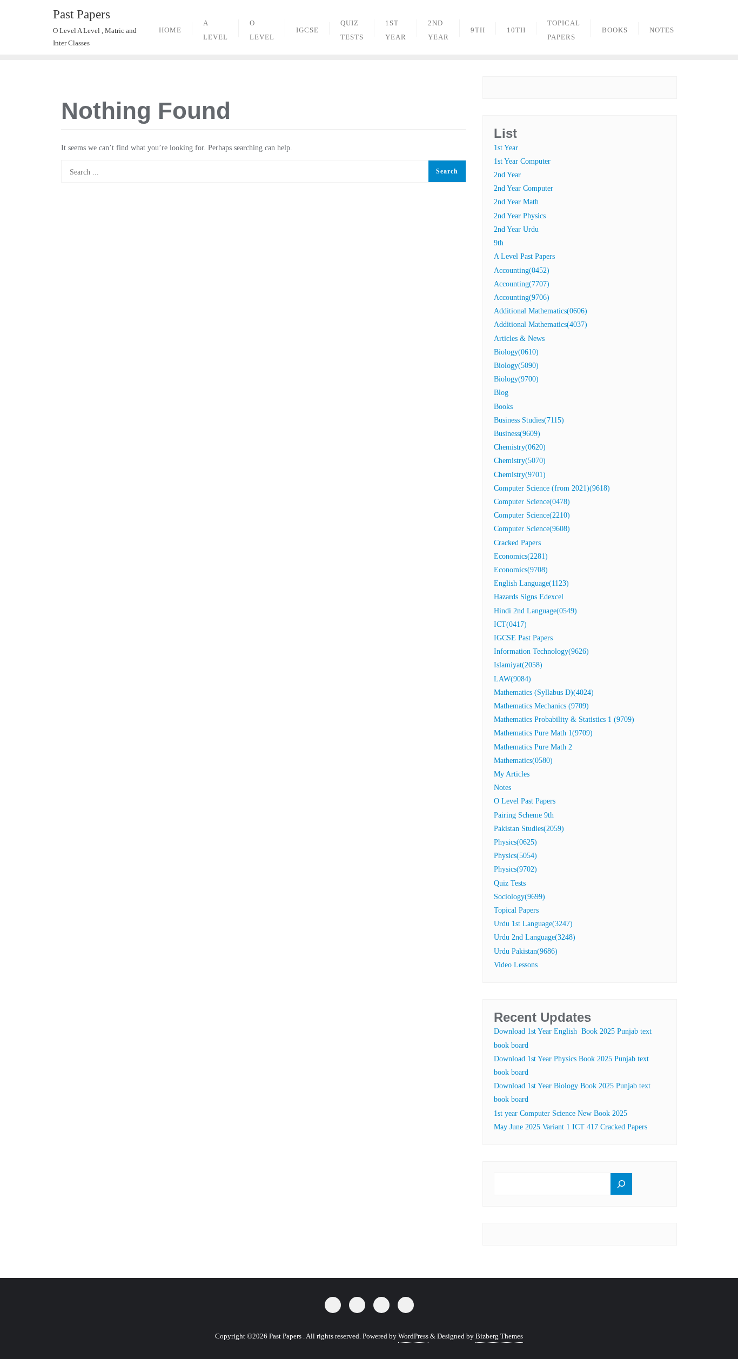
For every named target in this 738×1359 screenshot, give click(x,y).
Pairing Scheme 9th (524, 815)
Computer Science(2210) (532, 515)
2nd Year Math (516, 202)
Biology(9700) (516, 379)
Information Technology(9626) (541, 651)
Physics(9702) (515, 869)
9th (499, 243)
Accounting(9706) (521, 297)
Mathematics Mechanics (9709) (541, 706)
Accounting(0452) (521, 270)
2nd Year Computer (523, 188)
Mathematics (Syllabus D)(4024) (544, 692)
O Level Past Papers (524, 801)
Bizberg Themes (499, 1336)
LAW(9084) (512, 679)
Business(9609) (517, 434)
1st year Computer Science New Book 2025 (560, 1113)
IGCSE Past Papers (523, 638)
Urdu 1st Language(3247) (533, 924)
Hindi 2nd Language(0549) (535, 611)
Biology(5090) (516, 365)
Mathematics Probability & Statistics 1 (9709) (564, 719)
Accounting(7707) (521, 284)
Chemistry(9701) (520, 475)
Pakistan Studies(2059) (529, 829)
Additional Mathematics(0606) (540, 311)
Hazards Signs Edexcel (528, 597)
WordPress (413, 1336)
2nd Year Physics (520, 216)
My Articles (511, 774)
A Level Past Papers (524, 256)
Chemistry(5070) (520, 461)
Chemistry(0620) (520, 447)
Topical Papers (516, 910)
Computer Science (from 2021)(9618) (552, 488)
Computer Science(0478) (532, 502)
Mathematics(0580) (523, 761)
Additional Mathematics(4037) (540, 324)
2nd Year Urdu (516, 229)
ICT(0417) (510, 624)
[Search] (621, 1184)
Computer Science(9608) (532, 529)
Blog (501, 393)
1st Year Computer (522, 161)
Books (503, 407)
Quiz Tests (510, 883)
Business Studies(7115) (529, 420)
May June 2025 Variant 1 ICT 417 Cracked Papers (570, 1127)
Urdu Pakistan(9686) (526, 951)
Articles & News (519, 338)
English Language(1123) (531, 583)
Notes (502, 788)
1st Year (506, 148)
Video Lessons (516, 965)
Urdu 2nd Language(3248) (534, 937)
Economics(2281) (521, 556)
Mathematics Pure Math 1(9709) (543, 733)
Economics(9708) (521, 570)
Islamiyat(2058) (518, 665)
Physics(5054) (515, 856)
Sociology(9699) (519, 897)
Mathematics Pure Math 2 (533, 747)
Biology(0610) (516, 352)
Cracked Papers (517, 543)
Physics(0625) (515, 842)
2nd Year (507, 175)
